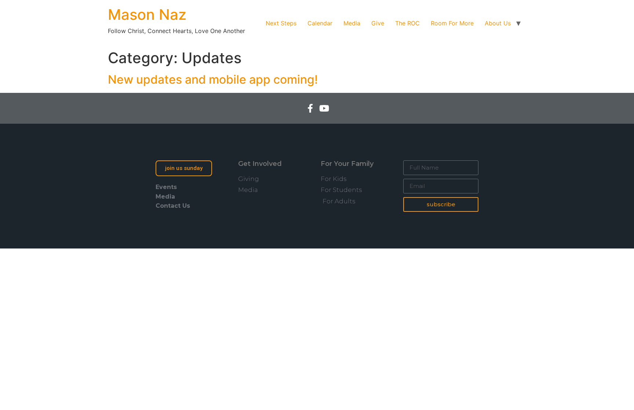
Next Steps (281, 23)
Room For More (452, 23)
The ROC (407, 23)
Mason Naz (147, 14)
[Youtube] (324, 108)
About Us (498, 23)
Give (377, 23)
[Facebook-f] (310, 108)
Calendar (319, 23)
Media (351, 23)
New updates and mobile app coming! (213, 79)
